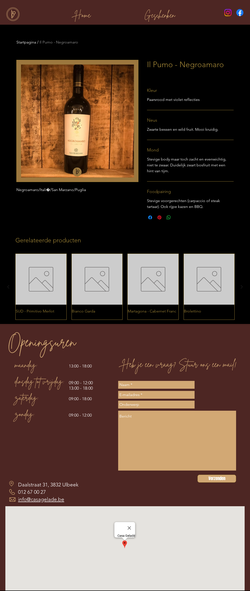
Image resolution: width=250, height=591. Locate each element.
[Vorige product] (8, 287)
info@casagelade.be (41, 499)
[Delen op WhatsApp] (169, 217)
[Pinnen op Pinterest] (159, 217)
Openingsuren (42, 342)
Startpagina (26, 42)
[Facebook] (240, 12)
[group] (125, 286)
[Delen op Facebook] (150, 217)
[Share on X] (178, 217)
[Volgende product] (242, 287)
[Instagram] (228, 12)
